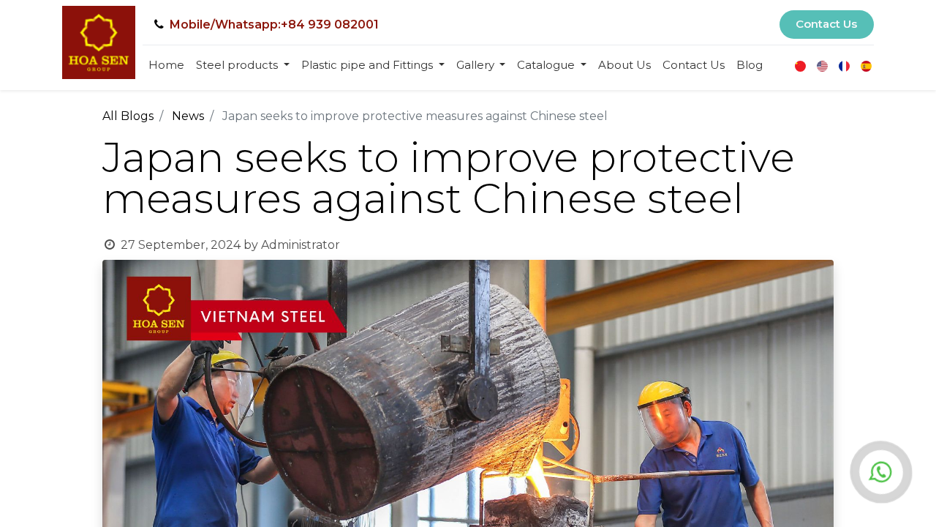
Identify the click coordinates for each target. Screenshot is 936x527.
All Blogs (128, 116)
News (188, 116)
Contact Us (826, 24)
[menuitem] (166, 65)
